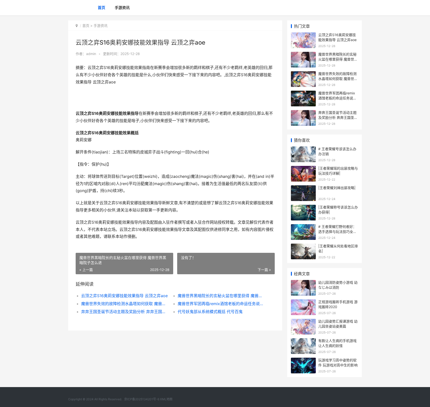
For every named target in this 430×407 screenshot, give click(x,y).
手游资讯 (122, 7)
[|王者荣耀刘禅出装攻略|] (303, 188)
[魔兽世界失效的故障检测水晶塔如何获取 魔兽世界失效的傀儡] (303, 74)
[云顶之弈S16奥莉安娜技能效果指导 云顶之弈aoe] (303, 35)
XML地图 (166, 399)
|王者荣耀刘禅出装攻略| (337, 188)
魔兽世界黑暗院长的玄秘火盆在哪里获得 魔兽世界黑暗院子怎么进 (221, 295)
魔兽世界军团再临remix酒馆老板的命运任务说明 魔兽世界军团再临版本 (221, 303)
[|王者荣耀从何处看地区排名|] (303, 247)
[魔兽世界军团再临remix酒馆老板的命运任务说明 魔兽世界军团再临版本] (303, 94)
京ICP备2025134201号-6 (141, 399)
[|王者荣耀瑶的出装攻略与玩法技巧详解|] (303, 169)
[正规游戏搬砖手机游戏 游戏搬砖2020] (303, 302)
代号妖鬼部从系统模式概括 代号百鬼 (210, 311)
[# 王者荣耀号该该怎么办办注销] (303, 149)
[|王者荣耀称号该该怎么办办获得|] (303, 208)
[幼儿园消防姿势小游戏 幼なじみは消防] (303, 283)
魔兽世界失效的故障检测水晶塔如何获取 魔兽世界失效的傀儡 (124, 303)
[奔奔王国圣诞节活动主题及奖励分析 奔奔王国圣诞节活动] (303, 113)
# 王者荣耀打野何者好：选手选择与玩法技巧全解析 (337, 231)
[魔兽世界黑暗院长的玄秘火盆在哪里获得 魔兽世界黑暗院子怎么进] (303, 55)
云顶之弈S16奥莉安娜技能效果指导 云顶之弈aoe (124, 295)
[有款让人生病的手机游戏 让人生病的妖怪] (303, 341)
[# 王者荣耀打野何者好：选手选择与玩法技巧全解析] (303, 227)
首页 (101, 7)
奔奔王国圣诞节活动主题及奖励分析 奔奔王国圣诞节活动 (124, 311)
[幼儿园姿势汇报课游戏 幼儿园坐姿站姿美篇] (303, 322)
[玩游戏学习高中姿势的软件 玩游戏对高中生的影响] (303, 361)
